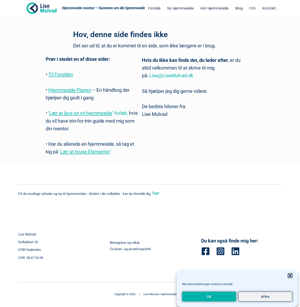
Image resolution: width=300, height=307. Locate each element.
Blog (239, 8)
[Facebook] (205, 251)
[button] (290, 275)
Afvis (265, 297)
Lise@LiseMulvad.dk (171, 75)
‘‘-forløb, (88, 113)
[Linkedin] (235, 251)
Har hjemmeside (214, 8)
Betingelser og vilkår (125, 243)
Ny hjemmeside (180, 8)
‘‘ (84, 151)
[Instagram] (220, 251)
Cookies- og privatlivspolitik (130, 249)
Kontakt (269, 8)
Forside (154, 8)
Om (252, 8)
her (155, 193)
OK (209, 297)
